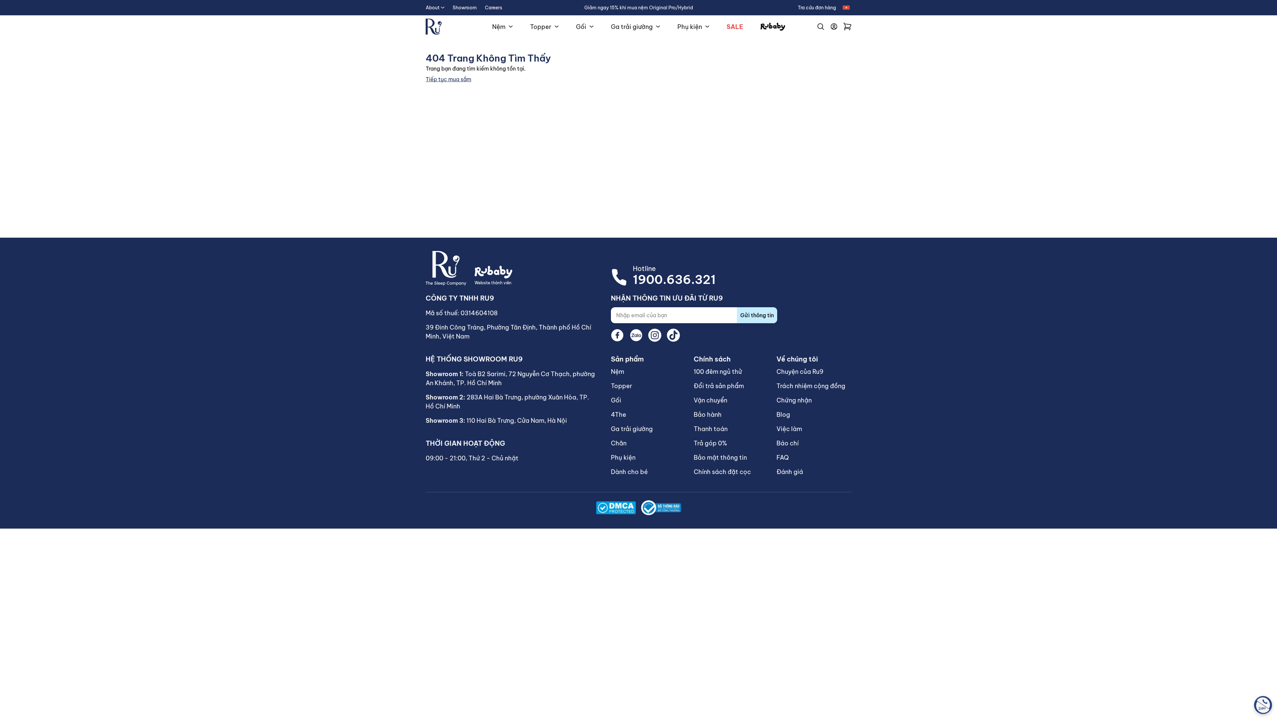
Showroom (465, 8)
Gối (581, 27)
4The (618, 414)
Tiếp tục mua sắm (448, 79)
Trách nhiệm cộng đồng (811, 386)
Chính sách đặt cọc (722, 472)
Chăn (619, 443)
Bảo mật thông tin (720, 457)
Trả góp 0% (710, 443)
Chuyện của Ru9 (800, 371)
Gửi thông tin (757, 315)
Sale (735, 27)
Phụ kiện (689, 27)
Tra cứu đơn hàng (817, 8)
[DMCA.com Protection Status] (616, 507)
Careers (493, 8)
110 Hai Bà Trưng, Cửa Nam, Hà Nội (517, 420)
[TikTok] (673, 335)
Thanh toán (711, 429)
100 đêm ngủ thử (718, 371)
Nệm (498, 27)
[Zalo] (636, 335)
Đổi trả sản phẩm (719, 386)
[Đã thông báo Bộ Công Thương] (661, 507)
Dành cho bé (629, 472)
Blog (783, 414)
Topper (540, 27)
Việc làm (789, 429)
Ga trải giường (632, 27)
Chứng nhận (794, 400)
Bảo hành (708, 414)
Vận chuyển (710, 400)
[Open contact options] (1263, 705)
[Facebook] (617, 335)
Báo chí (788, 443)
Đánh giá (790, 472)
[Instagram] (654, 335)
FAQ (783, 457)
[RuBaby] (772, 26)
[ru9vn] (434, 27)
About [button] (433, 8)
